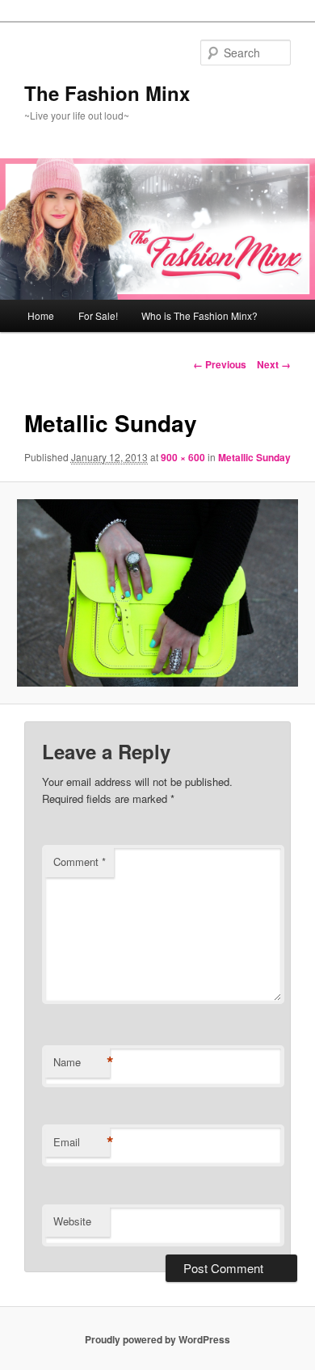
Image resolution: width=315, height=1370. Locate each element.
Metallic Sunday (254, 457)
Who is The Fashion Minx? (199, 315)
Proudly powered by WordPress (157, 1339)
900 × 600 (183, 457)
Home (40, 315)
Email (81, 1142)
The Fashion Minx (107, 93)
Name (81, 1062)
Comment (79, 861)
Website (72, 1221)
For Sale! (98, 315)
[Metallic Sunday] (157, 593)
